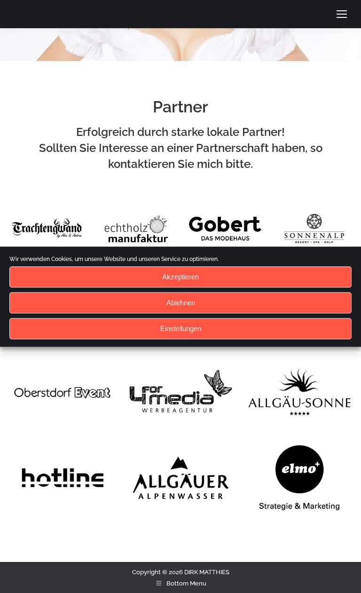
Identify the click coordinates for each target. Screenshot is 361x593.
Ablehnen (180, 303)
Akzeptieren (180, 277)
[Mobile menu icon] (341, 14)
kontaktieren (143, 164)
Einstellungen (180, 328)
